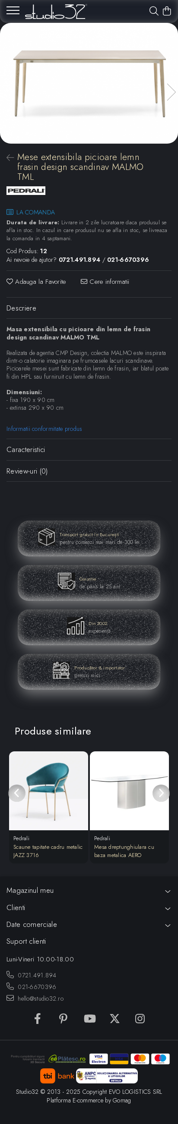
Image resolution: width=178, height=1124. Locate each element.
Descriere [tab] (21, 308)
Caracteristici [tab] (25, 449)
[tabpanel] (89, 83)
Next (171, 92)
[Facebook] (37, 1019)
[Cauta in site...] (154, 11)
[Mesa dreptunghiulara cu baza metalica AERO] (129, 790)
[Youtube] (89, 1019)
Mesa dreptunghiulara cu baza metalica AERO (124, 851)
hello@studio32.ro (40, 998)
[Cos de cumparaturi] (167, 11)
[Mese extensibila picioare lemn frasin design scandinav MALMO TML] (89, 83)
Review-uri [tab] (27, 471)
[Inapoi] (6, 158)
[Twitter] (114, 1019)
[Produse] (12, 12)
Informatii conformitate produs (44, 429)
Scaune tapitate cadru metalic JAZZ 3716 (48, 851)
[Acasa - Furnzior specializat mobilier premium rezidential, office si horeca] (56, 11)
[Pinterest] (63, 1019)
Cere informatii (108, 281)
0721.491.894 (36, 975)
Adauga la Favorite (39, 281)
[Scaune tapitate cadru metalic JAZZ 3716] (48, 790)
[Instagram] (140, 1019)
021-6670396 (36, 987)
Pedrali (21, 838)
